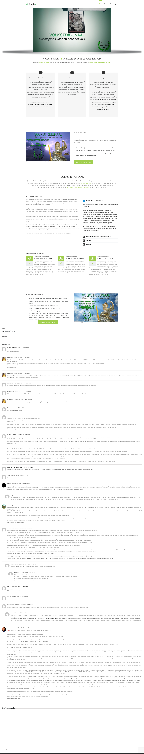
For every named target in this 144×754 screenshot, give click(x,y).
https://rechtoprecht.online (13, 698)
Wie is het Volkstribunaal (103, 256)
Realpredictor (10, 357)
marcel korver (10, 467)
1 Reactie (51, 258)
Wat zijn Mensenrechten (72, 256)
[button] (115, 3)
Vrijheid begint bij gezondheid (41, 256)
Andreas (9, 627)
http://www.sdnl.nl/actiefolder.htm (15, 590)
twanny (9, 347)
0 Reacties (82, 258)
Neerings (9, 407)
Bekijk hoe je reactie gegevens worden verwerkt (38, 749)
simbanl (9, 483)
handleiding (68, 233)
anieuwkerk (9, 391)
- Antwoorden (26, 347)
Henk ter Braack (10, 383)
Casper (37, 258)
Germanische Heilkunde (50, 618)
